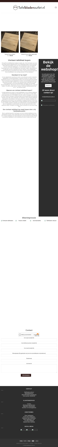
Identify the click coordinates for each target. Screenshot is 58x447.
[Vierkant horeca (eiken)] (10, 42)
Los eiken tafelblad (29, 420)
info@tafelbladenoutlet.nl (48, 96)
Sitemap (31, 443)
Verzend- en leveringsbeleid (29, 407)
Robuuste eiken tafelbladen (29, 418)
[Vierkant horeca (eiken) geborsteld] (29, 42)
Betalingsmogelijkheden (29, 405)
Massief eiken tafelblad (29, 422)
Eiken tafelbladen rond (29, 419)
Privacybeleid (38, 443)
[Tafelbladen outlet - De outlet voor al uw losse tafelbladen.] (29, 7)
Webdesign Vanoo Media (22, 443)
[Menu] (2, 7)
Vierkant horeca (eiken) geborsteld (29, 54)
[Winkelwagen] (56, 7)
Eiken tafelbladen (29, 415)
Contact (29, 403)
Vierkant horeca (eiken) (10, 54)
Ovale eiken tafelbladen (29, 416)
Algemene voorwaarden (29, 406)
